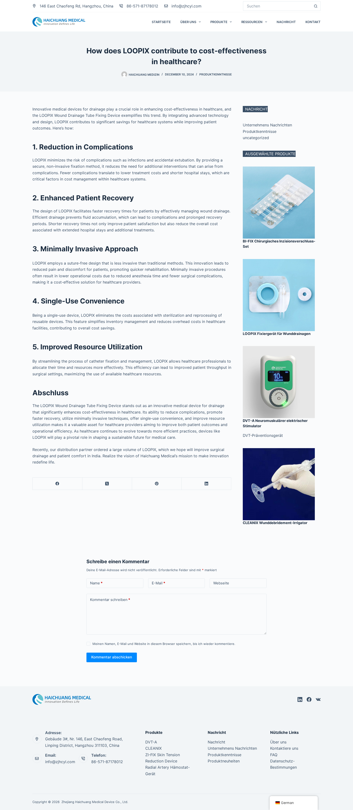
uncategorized (256, 137)
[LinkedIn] (206, 484)
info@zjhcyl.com (186, 6)
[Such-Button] (316, 6)
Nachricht (216, 742)
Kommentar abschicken (111, 657)
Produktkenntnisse (215, 74)
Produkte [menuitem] (218, 22)
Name (96, 583)
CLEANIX (153, 748)
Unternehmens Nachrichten (267, 125)
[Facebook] (57, 484)
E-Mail (158, 583)
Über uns (278, 742)
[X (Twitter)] (107, 484)
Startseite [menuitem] (161, 22)
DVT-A (151, 742)
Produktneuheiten (224, 761)
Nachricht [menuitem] (286, 22)
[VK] (318, 699)
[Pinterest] (157, 484)
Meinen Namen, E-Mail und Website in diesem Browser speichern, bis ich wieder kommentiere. (163, 644)
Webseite (221, 583)
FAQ (273, 754)
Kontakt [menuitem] (313, 22)
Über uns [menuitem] (188, 22)
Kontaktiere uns (284, 748)
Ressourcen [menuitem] (251, 22)
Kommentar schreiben (110, 599)
